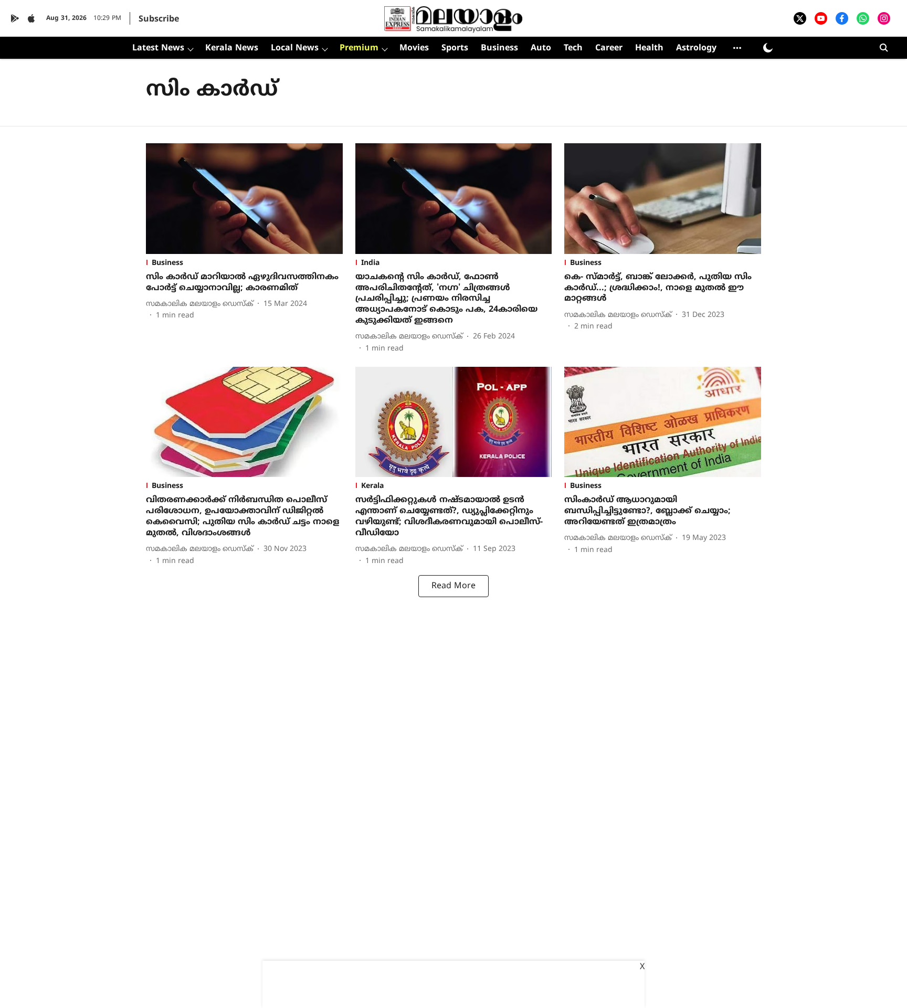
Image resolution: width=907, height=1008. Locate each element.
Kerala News (231, 48)
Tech (573, 48)
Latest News (158, 48)
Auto (541, 48)
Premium (359, 48)
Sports (454, 48)
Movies (414, 48)
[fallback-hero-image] (244, 198)
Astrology (696, 48)
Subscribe (159, 19)
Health (649, 48)
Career (609, 48)
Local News (295, 48)
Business (499, 48)
